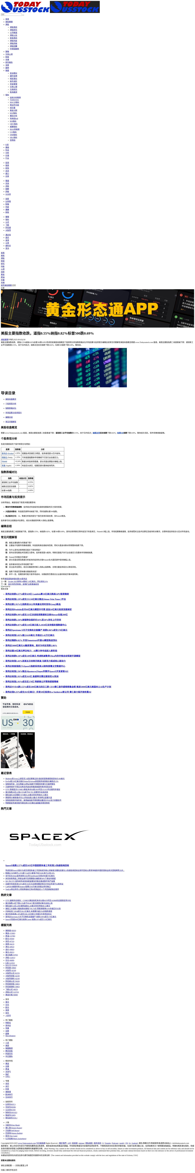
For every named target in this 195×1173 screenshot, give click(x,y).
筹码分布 (13, 116)
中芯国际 (9, 1056)
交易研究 (13, 89)
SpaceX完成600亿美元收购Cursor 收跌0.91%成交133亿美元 (28, 919)
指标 (7, 95)
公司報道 (13, 33)
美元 (9, 952)
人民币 (8, 1016)
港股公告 (13, 35)
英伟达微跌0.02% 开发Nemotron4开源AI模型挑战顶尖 (31, 640)
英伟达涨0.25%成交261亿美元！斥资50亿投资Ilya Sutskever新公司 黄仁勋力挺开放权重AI (48, 692)
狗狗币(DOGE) (11, 1112)
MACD (11, 965)
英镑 (9, 944)
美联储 (10, 931)
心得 (3, 269)
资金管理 (13, 84)
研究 (3, 264)
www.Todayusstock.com (27, 1143)
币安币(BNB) (10, 1107)
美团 (7, 1046)
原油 (3, 277)
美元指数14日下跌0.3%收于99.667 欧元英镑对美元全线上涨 (28, 903)
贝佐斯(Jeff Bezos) (12, 1131)
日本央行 (9, 1097)
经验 (7, 168)
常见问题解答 (10, 422)
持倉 (7, 207)
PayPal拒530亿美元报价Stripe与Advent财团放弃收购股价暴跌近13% (31, 781)
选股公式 (12, 992)
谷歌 (7, 1031)
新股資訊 (13, 38)
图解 (7, 189)
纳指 (13, 579)
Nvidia (10, 453)
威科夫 (8, 246)
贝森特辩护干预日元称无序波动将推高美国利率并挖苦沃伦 (28, 787)
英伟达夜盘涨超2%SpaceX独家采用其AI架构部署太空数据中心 (35, 666)
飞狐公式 (11, 989)
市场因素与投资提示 (13, 413)
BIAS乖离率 (15, 129)
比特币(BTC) (10, 1104)
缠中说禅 (13, 76)
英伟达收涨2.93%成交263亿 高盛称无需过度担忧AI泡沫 (32, 676)
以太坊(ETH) (10, 1110)
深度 (7, 65)
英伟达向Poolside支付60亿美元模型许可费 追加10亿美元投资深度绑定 (38, 609)
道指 (10, 579)
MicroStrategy (10, 1036)
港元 (9, 947)
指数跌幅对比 (10, 408)
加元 (7, 1013)
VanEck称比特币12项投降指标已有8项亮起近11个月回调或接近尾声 (32, 889)
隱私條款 (89, 1143)
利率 (7, 1089)
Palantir (4, 461)
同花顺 (8, 228)
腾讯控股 (9, 1051)
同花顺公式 (12, 981)
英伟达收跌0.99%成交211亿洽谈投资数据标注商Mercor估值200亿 (36, 614)
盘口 (7, 173)
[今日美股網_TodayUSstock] (50, 12)
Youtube (108, 1143)
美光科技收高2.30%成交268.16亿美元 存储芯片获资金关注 (28, 914)
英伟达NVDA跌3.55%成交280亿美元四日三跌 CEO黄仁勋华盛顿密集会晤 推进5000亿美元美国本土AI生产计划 (58, 687)
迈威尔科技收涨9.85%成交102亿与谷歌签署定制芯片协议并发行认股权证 (34, 884)
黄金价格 (11, 995)
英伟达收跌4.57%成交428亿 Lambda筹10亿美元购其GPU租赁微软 (37, 594)
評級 (7, 192)
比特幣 (8, 201)
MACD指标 (14, 102)
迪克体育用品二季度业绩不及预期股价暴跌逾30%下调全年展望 (30, 878)
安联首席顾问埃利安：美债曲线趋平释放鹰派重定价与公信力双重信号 (33, 800)
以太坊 (8, 194)
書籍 (7, 210)
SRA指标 (13, 137)
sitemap (81, 1143)
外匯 (3, 280)
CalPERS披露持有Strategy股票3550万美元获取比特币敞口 (28, 887)
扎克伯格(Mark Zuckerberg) (15, 1139)
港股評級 (13, 43)
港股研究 (13, 30)
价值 (7, 155)
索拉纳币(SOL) (11, 1118)
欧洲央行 (9, 1094)
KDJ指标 (13, 113)
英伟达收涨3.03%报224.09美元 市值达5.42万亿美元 (29, 635)
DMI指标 (13, 135)
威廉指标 (13, 127)
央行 (7, 1086)
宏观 (7, 163)
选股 (7, 186)
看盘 (7, 181)
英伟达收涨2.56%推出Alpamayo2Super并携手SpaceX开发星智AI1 (36, 671)
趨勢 (7, 68)
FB (127, 1143)
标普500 (120, 433)
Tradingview (14, 100)
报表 (7, 165)
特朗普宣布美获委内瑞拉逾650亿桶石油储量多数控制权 (27, 803)
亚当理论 (13, 73)
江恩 (7, 243)
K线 (7, 145)
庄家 (7, 176)
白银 (7, 1066)
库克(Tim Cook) (11, 1136)
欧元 (9, 939)
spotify (122, 1143)
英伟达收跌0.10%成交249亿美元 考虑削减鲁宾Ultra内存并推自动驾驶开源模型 (42, 656)
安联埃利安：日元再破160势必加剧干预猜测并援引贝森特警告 (30, 784)
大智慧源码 (12, 979)
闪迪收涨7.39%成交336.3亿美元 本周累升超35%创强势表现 (28, 911)
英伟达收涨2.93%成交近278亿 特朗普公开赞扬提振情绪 (31, 681)
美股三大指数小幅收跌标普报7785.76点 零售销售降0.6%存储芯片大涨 (33, 909)
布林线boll (14, 118)
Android (135, 1143)
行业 (7, 158)
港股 (7, 24)
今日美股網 (40, 1143)
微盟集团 (9, 1048)
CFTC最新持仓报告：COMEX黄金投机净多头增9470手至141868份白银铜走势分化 (38, 900)
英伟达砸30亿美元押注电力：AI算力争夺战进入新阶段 (31, 651)
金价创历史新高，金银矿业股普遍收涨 (23, 584)
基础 (7, 147)
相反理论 (13, 79)
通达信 (8, 235)
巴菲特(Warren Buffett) (14, 1133)
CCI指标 (13, 132)
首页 (3, 285)
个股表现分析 (10, 404)
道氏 (7, 238)
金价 (9, 949)
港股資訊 (13, 27)
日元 (9, 960)
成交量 (12, 108)
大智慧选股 (12, 976)
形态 (7, 150)
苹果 (3, 466)
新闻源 (75, 1143)
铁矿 (7, 1074)
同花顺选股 (12, 984)
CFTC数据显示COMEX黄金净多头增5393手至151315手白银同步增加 (32, 789)
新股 (7, 212)
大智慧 (8, 230)
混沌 (7, 248)
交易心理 (13, 87)
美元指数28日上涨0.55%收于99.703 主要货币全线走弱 (26, 792)
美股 (3, 256)
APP (69, 1143)
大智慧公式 (12, 973)
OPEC (7, 1077)
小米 (7, 1043)
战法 (7, 171)
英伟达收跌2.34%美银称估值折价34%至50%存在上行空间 (33, 620)
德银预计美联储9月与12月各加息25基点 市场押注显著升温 (28, 798)
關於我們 (62, 1143)
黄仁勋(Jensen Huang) (13, 1128)
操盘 (7, 70)
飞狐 (7, 225)
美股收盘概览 (10, 399)
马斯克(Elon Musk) (12, 1125)
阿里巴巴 (9, 1054)
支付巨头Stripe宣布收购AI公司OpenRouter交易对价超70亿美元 (30, 876)
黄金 (10, 933)
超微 (7, 1034)
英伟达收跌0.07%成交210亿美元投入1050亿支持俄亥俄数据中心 (36, 625)
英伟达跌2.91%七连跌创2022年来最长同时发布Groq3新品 (33, 604)
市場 (7, 60)
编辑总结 (9, 417)
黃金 (3, 274)
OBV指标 (13, 124)
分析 (7, 153)
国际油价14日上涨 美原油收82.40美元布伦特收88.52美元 (27, 906)
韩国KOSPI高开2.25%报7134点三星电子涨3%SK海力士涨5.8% (30, 873)
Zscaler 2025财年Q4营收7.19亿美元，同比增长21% (28, 581)
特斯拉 (4, 457)
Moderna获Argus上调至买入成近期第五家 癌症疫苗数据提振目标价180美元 (35, 779)
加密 (7, 199)
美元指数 (11, 955)
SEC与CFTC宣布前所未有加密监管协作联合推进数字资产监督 (30, 881)
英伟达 (4, 453)
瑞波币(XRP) (10, 1115)
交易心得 (9, 54)
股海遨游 (13, 92)
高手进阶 (13, 81)
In (130, 1143)
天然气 (8, 1072)
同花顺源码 (12, 987)
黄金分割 (13, 110)
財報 (7, 204)
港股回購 (13, 46)
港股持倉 (13, 41)
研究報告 (9, 62)
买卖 (7, 183)
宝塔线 (12, 140)
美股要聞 (9, 22)
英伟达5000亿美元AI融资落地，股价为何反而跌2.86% (31, 645)
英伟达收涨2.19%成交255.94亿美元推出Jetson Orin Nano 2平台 (35, 599)
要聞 (7, 217)
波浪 (7, 240)
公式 (7, 222)
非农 (9, 941)
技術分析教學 (15, 98)
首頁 (7, 19)
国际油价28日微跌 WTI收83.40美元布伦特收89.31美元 (26, 795)
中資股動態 (14, 49)
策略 (7, 52)
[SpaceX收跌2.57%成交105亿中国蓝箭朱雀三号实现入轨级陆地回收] (48, 861)
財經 (7, 57)
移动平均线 (14, 105)
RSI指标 (13, 121)
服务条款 (97, 1143)
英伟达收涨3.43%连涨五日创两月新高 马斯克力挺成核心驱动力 (35, 661)
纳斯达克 (96, 433)
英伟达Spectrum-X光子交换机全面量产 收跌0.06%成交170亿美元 (36, 630)
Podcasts (115, 1143)
